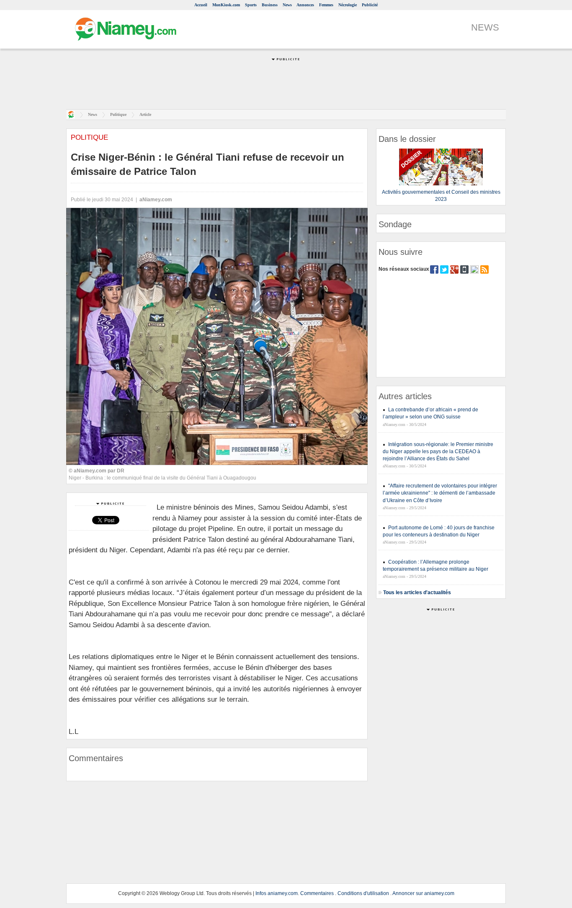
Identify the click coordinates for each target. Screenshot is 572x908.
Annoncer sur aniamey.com (423, 893)
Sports (251, 5)
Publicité (370, 5)
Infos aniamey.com (276, 893)
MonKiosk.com (226, 5)
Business (270, 5)
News (287, 5)
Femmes (326, 5)
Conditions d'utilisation (363, 893)
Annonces (305, 5)
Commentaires (317, 893)
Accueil (200, 5)
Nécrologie (347, 5)
